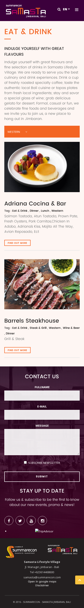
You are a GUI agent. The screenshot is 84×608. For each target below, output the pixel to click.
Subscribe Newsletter (44, 463)
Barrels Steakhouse (31, 321)
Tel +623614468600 (42, 572)
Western (57, 211)
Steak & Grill (38, 328)
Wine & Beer (71, 328)
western (14, 132)
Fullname (42, 387)
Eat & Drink (19, 211)
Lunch (45, 211)
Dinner (34, 211)
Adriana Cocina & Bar (35, 203)
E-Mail (42, 406)
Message (42, 425)
